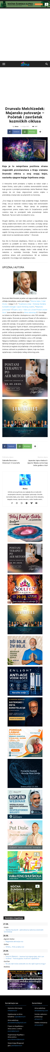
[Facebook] (13, 503)
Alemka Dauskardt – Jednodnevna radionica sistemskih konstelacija (23, 931)
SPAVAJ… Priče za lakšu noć (15, 947)
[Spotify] (27, 503)
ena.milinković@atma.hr (16, 1039)
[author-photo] (25, 485)
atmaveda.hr (39, 1025)
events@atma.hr (13, 1031)
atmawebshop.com (41, 1010)
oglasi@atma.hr (20, 1017)
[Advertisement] (25, 35)
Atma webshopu (30, 312)
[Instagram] (18, 503)
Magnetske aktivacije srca (14, 941)
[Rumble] (23, 503)
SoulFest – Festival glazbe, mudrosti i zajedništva (22, 958)
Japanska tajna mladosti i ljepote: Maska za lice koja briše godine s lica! (38, 462)
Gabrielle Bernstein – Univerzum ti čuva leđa (11, 461)
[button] (3, 64)
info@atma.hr (12, 1010)
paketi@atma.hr (16, 1045)
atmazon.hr (39, 1019)
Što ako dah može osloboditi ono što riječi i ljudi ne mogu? (26, 964)
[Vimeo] (32, 503)
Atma (16, 126)
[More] (40, 131)
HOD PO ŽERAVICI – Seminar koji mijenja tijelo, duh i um (25, 956)
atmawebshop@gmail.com (17, 1022)
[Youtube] (37, 503)
